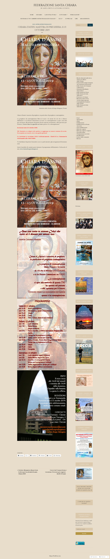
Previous (78, 206)
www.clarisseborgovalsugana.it (29, 149)
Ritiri (38, 24)
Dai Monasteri (80, 135)
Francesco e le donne (82, 97)
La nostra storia (50, 14)
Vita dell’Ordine (81, 132)
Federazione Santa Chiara (55, 5)
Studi (78, 121)
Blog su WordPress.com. (55, 556)
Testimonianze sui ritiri (83, 134)
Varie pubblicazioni (82, 127)
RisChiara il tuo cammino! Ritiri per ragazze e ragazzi (38, 18)
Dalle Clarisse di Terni (83, 92)
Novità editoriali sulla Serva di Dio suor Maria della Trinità (84, 79)
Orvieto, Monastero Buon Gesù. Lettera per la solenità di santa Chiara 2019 (28, 472)
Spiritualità (80, 119)
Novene (79, 138)
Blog (60, 18)
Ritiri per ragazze (46, 24)
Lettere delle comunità (83, 137)
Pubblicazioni (74, 14)
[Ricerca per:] (84, 25)
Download (68, 18)
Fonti (78, 118)
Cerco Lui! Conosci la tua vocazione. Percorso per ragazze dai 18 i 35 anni (55, 472)
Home (32, 14)
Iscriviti (84, 533)
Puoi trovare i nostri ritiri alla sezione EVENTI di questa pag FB (84, 488)
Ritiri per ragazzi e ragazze (84, 130)
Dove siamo (63, 14)
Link (76, 18)
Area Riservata (84, 18)
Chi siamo (39, 14)
